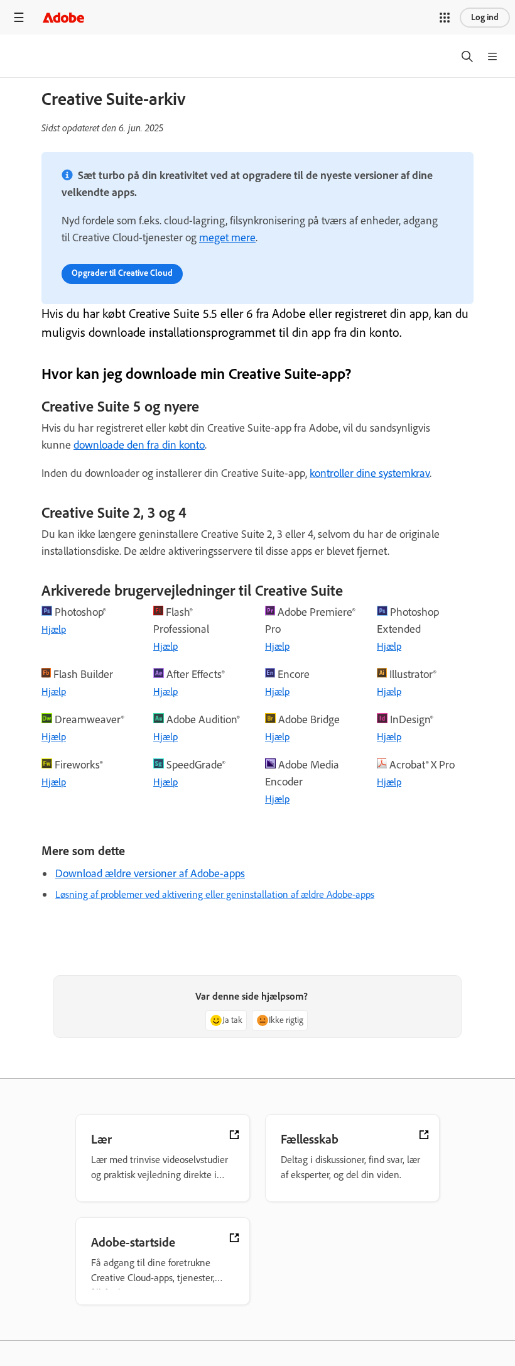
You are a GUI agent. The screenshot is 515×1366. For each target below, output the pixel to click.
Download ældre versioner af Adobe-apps (150, 873)
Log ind (485, 17)
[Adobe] (63, 17)
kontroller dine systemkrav (370, 473)
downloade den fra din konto (139, 445)
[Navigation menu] (19, 17)
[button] (445, 18)
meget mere (227, 237)
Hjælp (53, 629)
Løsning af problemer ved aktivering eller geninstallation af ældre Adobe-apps (214, 894)
